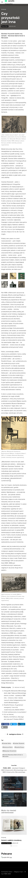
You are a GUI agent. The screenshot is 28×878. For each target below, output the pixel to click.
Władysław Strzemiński (9, 751)
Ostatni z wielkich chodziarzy (11, 840)
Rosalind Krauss (19, 747)
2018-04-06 (12, 26)
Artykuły (3, 9)
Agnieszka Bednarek (9, 783)
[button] (11, 845)
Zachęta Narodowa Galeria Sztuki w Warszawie (13, 755)
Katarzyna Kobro (8, 747)
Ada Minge (7, 799)
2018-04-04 (19, 783)
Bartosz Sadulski (6, 843)
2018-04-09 (14, 799)
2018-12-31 (15, 843)
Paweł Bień (5, 26)
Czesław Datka (7, 743)
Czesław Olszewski (19, 743)
